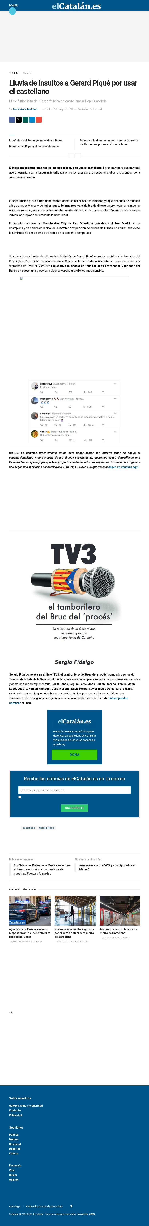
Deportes (15, 1148)
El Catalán (14, 73)
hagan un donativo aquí (123, 467)
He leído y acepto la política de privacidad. (48, 797)
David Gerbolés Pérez (25, 109)
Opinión (13, 1179)
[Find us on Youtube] (76, 1206)
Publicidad (15, 1115)
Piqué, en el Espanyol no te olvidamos (34, 146)
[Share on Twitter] (19, 120)
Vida (12, 1170)
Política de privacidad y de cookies (44, 1206)
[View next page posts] (77, 155)
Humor (13, 1175)
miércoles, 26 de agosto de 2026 (26, 942)
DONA (74, 755)
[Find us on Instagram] (80, 1206)
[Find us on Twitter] (71, 1206)
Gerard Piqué (46, 828)
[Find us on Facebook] (66, 1206)
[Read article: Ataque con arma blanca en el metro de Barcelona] (121, 911)
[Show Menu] (12, 11)
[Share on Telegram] (32, 120)
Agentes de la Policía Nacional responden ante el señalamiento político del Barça (29, 933)
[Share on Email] (39, 120)
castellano (29, 828)
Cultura (13, 1153)
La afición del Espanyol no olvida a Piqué (36, 140)
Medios (13, 1139)
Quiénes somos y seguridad (26, 1105)
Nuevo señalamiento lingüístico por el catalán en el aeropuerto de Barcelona (75, 933)
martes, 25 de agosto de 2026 (115, 938)
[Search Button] (138, 5)
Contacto (15, 1110)
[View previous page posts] (71, 155)
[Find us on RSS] (85, 1206)
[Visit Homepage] (76, 5)
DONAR (13, 5)
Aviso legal (15, 1206)
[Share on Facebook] (12, 120)
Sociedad (27, 73)
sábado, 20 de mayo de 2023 (58, 109)
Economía (15, 1165)
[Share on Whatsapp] (25, 120)
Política (14, 1134)
